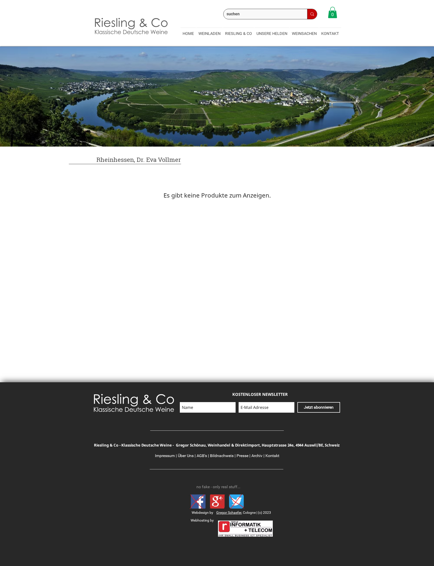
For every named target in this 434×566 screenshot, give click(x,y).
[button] (332, 12)
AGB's (202, 455)
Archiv (256, 455)
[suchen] (312, 14)
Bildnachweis (222, 455)
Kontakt (271, 455)
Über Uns (186, 455)
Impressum (165, 455)
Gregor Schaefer (228, 513)
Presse (242, 455)
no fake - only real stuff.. (217, 486)
